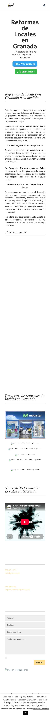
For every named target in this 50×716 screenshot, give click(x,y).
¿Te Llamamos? (26, 71)
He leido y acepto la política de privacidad (26, 658)
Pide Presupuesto (25, 64)
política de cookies (40, 708)
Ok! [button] (25, 713)
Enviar (39, 662)
